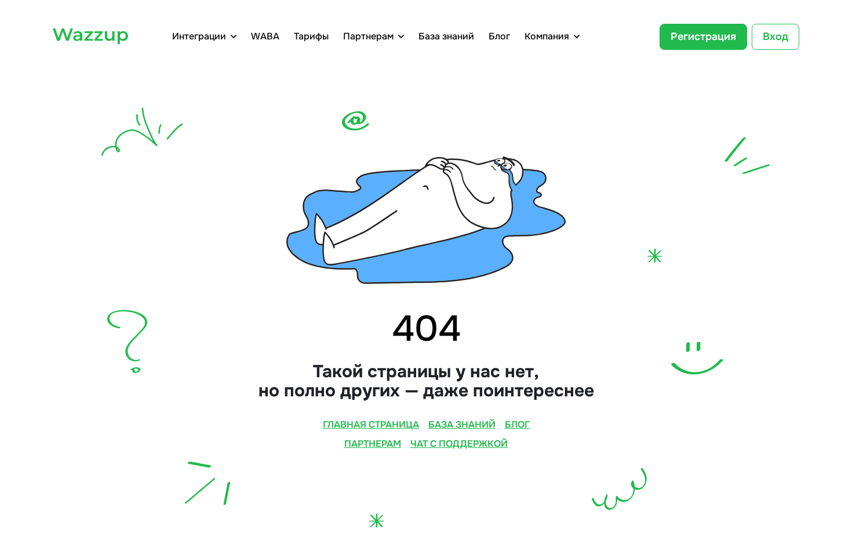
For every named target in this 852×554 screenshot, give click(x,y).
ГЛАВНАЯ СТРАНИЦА (371, 425)
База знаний (446, 36)
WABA (265, 36)
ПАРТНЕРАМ (372, 444)
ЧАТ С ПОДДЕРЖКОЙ (459, 444)
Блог (499, 36)
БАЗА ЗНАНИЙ (462, 425)
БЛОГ (517, 425)
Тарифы (311, 36)
